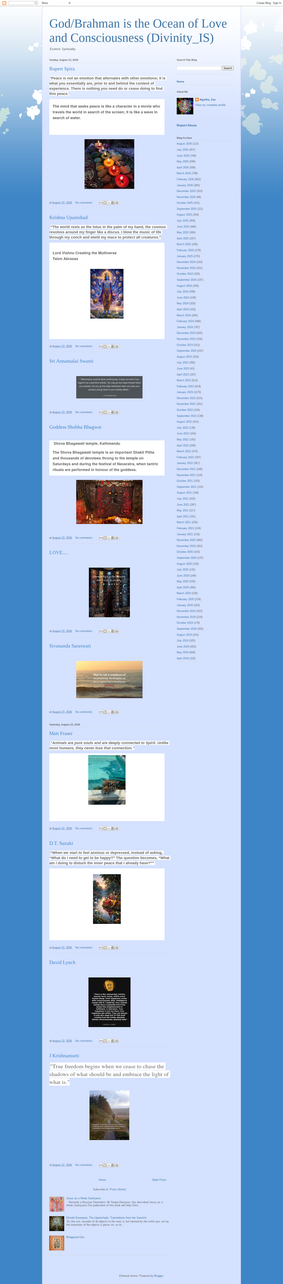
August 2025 (184, 214)
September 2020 (186, 557)
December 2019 (186, 611)
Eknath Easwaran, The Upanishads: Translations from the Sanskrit (106, 1217)
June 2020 (183, 575)
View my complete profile (210, 105)
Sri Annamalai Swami (71, 361)
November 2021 (186, 475)
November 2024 (186, 268)
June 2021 (183, 504)
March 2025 (184, 244)
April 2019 (183, 658)
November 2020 (186, 546)
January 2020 (185, 605)
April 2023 (183, 374)
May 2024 (183, 303)
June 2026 (183, 155)
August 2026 (184, 143)
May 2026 (183, 161)
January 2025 (185, 256)
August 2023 (184, 356)
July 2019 (182, 640)
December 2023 (186, 332)
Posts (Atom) (118, 1189)
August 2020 (184, 563)
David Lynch (62, 962)
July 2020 (182, 569)
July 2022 (182, 427)
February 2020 (185, 599)
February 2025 (185, 250)
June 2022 (183, 433)
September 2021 (186, 486)
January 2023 (185, 392)
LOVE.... (58, 552)
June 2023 (183, 368)
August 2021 (184, 492)
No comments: (84, 202)
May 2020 (183, 581)
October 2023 (185, 344)
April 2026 (183, 167)
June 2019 (183, 646)
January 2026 (185, 185)
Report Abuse (187, 125)
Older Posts (159, 1179)
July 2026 (182, 149)
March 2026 (184, 173)
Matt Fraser (61, 733)
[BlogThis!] (105, 203)
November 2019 (186, 617)
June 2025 (183, 226)
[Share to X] (109, 203)
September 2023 (186, 350)
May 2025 (183, 232)
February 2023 (185, 386)
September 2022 (186, 415)
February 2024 (185, 321)
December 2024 (186, 262)
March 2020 (184, 593)
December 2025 (186, 191)
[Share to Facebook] (113, 203)
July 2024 (182, 291)
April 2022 (183, 445)
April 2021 (183, 516)
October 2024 (185, 273)
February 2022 (185, 457)
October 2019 (185, 622)
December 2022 (186, 398)
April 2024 (183, 309)
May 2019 (183, 652)
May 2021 (183, 510)
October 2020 (185, 551)
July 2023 (182, 362)
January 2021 (185, 534)
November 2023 (186, 338)
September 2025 (186, 208)
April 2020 (183, 587)
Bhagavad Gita (75, 1237)
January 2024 (185, 327)
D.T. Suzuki (61, 843)
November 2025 (186, 197)
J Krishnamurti (64, 1055)
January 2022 (185, 463)
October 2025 (185, 202)
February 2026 (185, 179)
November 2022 (186, 403)
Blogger (158, 1275)
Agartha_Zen (208, 99)
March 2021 (184, 522)
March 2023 (184, 380)
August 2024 (184, 285)
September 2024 (186, 279)
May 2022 (183, 439)
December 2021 (186, 469)
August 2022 (184, 421)
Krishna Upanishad (68, 217)
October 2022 (185, 409)
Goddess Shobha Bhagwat (75, 427)
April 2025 (183, 238)
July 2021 (182, 498)
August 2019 (184, 634)
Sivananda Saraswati (70, 646)
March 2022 (184, 451)
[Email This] (101, 203)
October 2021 (185, 480)
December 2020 (186, 540)
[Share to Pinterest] (117, 203)
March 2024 (184, 315)
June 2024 (183, 297)
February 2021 (185, 528)
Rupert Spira (62, 68)
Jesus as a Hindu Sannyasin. (84, 1198)
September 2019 (186, 628)
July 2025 (182, 220)
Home (102, 1179)
